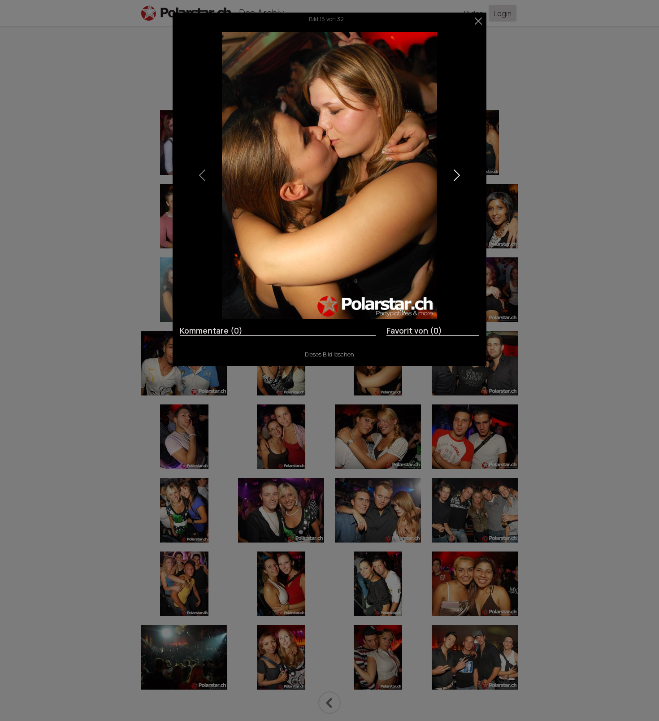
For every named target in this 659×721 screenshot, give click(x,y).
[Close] (479, 21)
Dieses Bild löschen (329, 354)
